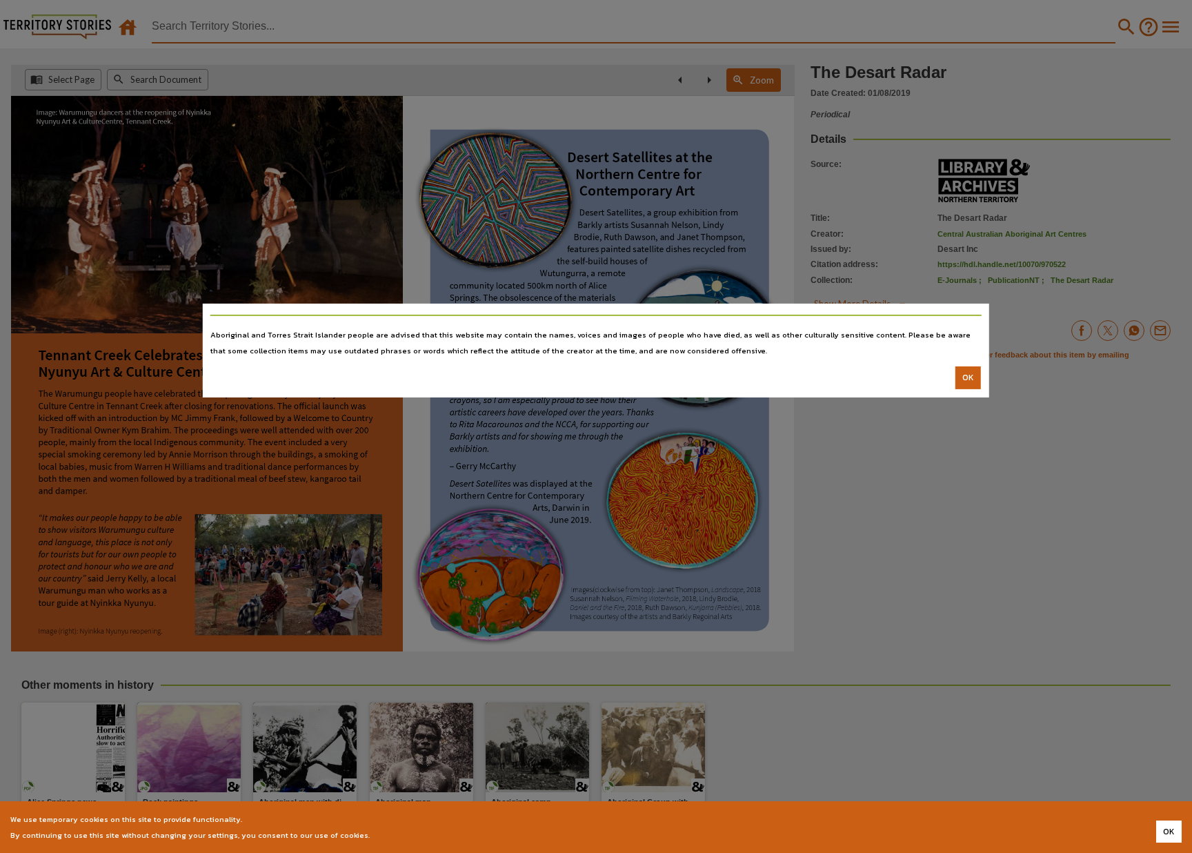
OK (968, 377)
